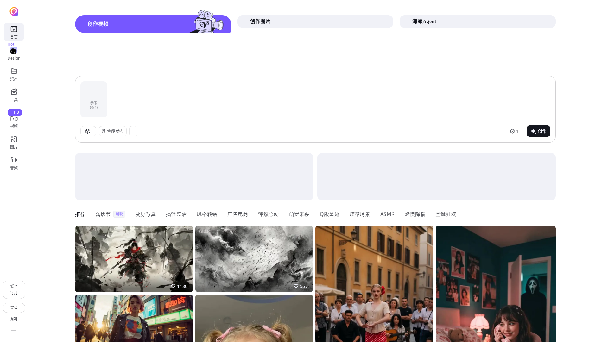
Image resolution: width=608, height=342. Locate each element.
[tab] (153, 24)
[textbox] (332, 99)
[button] (134, 259)
